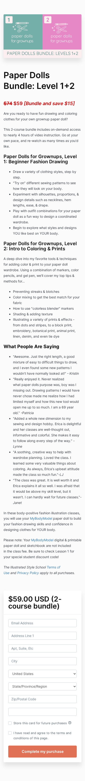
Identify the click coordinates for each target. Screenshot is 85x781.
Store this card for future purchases (42, 723)
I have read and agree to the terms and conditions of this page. (42, 735)
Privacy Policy (28, 573)
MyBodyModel (41, 518)
